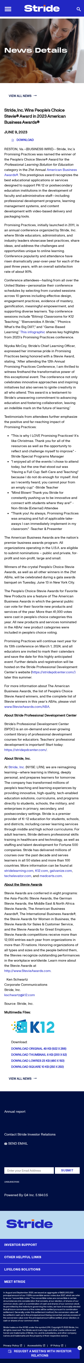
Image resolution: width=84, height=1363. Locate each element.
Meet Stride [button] (14, 1282)
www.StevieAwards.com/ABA (26, 706)
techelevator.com (17, 876)
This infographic (32, 332)
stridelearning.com (18, 870)
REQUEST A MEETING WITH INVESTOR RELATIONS (43, 1353)
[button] (80, 1348)
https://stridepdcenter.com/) (53, 672)
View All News (20, 96)
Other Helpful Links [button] (22, 1257)
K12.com (41, 870)
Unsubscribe (11, 1181)
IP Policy (55, 1345)
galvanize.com (61, 870)
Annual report (14, 1111)
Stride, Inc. (16, 767)
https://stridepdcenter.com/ (25, 750)
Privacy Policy (11, 1345)
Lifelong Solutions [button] (22, 1269)
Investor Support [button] (20, 1245)
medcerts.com (51, 876)
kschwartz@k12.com (19, 995)
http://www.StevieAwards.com (27, 971)
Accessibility (34, 1345)
